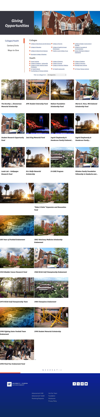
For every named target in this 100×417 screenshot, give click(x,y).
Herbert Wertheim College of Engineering (82, 51)
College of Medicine (80, 61)
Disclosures (51, 398)
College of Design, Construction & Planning (83, 44)
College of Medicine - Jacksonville (39, 63)
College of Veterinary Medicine (60, 65)
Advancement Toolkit (38, 396)
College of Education (36, 47)
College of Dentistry (58, 61)
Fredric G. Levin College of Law (60, 51)
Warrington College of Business (38, 54)
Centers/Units (13, 45)
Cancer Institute (35, 61)
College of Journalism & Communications (81, 48)
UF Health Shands (35, 69)
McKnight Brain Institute (81, 65)
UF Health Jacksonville (58, 69)
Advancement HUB (37, 393)
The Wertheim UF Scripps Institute (39, 71)
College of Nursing (57, 63)
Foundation (51, 396)
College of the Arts (57, 43)
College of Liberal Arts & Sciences (39, 51)
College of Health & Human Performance (60, 48)
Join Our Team (52, 393)
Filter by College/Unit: (40, 75)
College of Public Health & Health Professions (39, 66)
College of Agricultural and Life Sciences (41, 43)
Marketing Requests (38, 398)
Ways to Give (13, 50)
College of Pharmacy (80, 63)
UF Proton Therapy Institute (82, 69)
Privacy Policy (52, 401)
